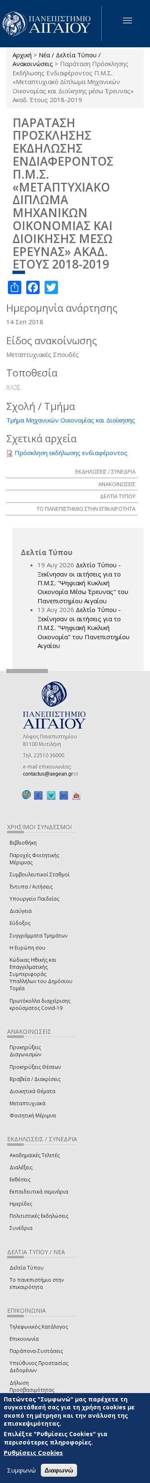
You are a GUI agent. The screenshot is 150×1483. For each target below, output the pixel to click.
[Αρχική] (51, 23)
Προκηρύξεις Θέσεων (35, 1067)
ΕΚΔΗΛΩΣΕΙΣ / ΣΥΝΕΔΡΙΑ (105, 471)
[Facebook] (38, 795)
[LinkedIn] (63, 795)
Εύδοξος (20, 923)
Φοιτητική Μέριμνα (33, 1115)
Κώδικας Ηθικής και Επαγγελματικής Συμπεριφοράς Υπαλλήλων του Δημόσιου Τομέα (41, 974)
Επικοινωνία (24, 1338)
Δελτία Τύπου (27, 1267)
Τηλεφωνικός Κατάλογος (39, 1326)
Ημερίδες (21, 1203)
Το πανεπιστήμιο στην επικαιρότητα (37, 1283)
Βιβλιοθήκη (23, 842)
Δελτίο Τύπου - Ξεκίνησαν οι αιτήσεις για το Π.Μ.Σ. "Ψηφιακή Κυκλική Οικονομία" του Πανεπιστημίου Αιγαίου (84, 627)
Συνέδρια (21, 1228)
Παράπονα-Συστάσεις (36, 1351)
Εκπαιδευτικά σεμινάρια (39, 1191)
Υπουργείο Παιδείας (34, 898)
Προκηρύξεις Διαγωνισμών (25, 1051)
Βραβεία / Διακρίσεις (35, 1079)
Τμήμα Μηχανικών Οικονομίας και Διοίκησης (70, 420)
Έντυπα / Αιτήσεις (31, 886)
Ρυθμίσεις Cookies (33, 1452)
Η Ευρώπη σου (27, 947)
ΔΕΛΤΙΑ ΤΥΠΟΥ (117, 496)
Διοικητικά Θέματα (32, 1091)
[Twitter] (51, 795)
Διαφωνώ (59, 1470)
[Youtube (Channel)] (76, 795)
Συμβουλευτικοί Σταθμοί (40, 874)
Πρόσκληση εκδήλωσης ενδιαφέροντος (71, 452)
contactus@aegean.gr (50, 774)
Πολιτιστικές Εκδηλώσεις (39, 1215)
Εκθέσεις (20, 1179)
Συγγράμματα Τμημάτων (39, 935)
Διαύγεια (21, 910)
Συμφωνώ (21, 1470)
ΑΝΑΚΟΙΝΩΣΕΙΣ (116, 484)
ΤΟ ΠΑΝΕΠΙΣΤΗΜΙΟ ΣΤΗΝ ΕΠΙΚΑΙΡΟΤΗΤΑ (86, 508)
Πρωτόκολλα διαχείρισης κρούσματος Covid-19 (40, 1004)
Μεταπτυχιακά (27, 1103)
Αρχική (22, 55)
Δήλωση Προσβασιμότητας (32, 1386)
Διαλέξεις (21, 1167)
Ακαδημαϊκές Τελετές (35, 1155)
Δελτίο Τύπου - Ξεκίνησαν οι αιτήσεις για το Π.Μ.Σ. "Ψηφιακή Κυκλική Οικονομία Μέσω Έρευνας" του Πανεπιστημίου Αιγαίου (83, 583)
